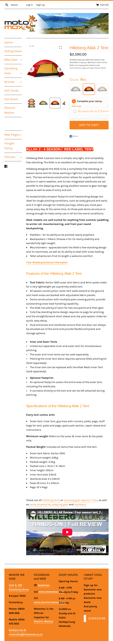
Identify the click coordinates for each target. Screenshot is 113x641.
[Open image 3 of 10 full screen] (45, 69)
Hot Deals (11, 99)
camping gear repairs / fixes (81, 500)
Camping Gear (13, 71)
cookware (80, 504)
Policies (13, 157)
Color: (78, 79)
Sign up (40, 4)
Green (76, 89)
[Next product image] (60, 69)
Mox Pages (13, 134)
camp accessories (40, 504)
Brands (13, 82)
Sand (102, 89)
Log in (29, 4)
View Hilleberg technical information (47, 262)
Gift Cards (11, 90)
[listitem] (31, 103)
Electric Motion (9, 110)
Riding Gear (13, 51)
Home (8, 42)
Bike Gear (13, 59)
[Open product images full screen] (60, 47)
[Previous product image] (31, 69)
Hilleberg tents (51, 500)
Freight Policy (9, 146)
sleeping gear (60, 504)
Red (89, 89)
